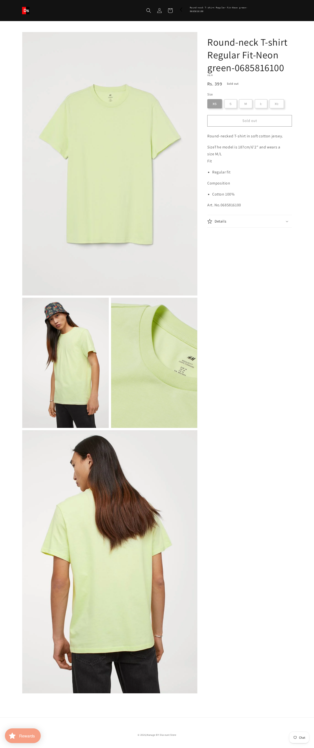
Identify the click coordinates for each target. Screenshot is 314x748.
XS (215, 104)
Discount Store (168, 734)
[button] (148, 10)
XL (277, 104)
